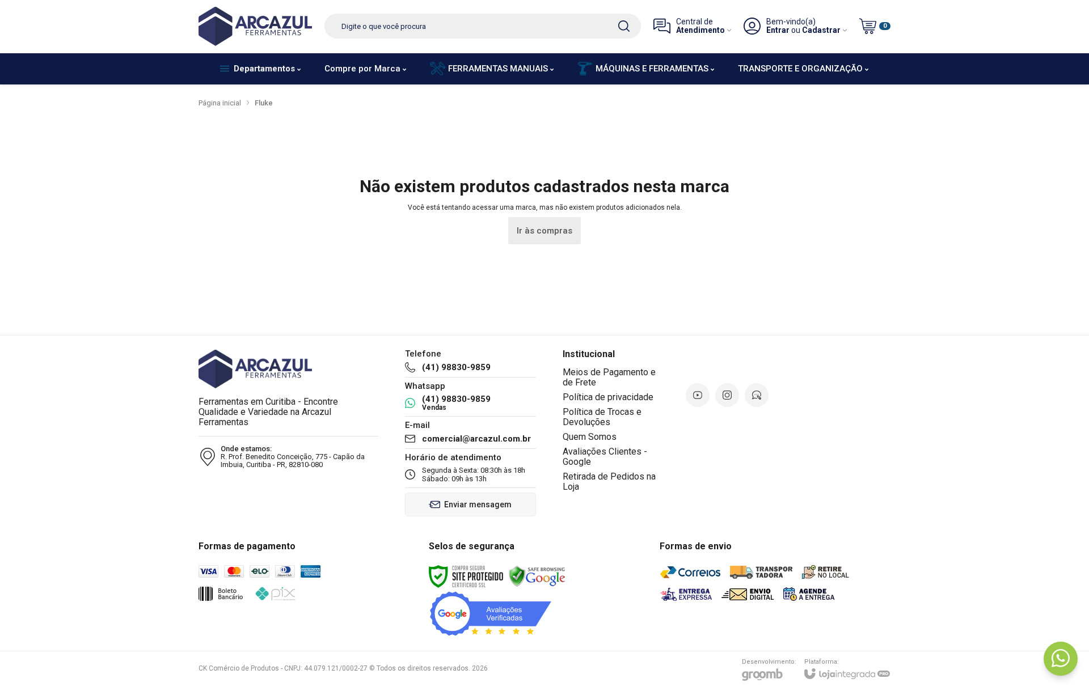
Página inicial (220, 103)
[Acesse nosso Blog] (757, 395)
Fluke (264, 103)
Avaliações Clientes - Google (605, 456)
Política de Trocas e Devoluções (602, 416)
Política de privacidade (608, 397)
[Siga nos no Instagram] (727, 395)
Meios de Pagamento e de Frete (609, 377)
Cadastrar (821, 30)
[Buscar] (623, 26)
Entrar (778, 30)
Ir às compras (544, 231)
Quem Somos (590, 436)
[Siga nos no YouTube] (698, 395)
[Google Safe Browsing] (537, 576)
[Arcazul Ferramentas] (255, 26)
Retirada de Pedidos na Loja (609, 481)
